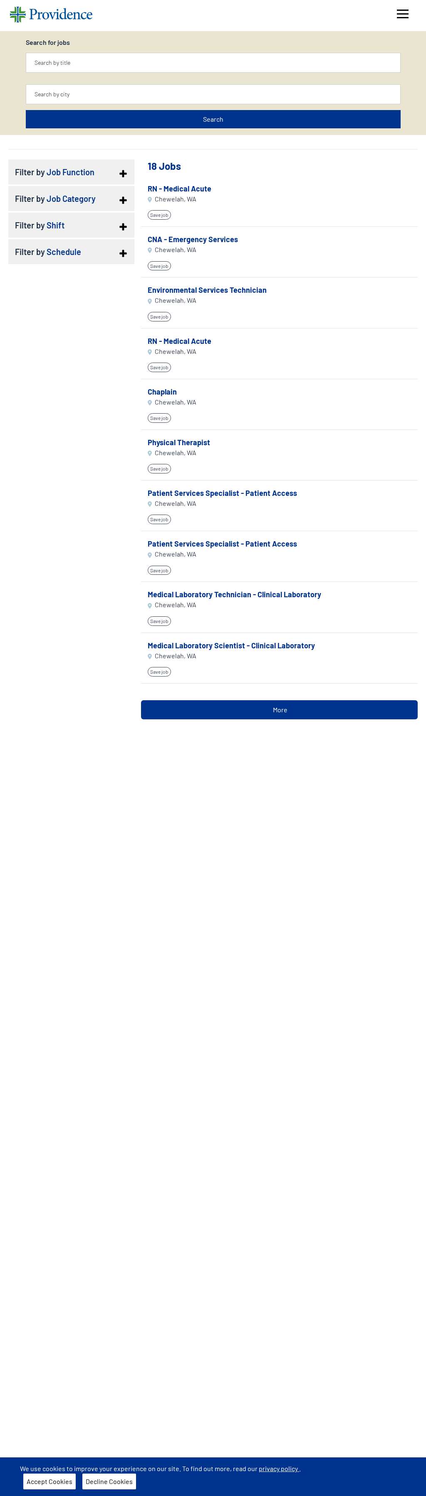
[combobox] (213, 63)
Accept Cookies (49, 1481)
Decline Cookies (109, 1481)
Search (213, 119)
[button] (71, 172)
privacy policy (279, 1468)
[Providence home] (51, 16)
